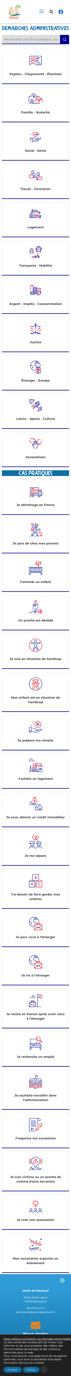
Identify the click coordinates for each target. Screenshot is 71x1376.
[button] (51, 12)
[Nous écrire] (35, 1325)
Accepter (12, 1369)
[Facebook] (61, 11)
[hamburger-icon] (41, 12)
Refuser (31, 1369)
